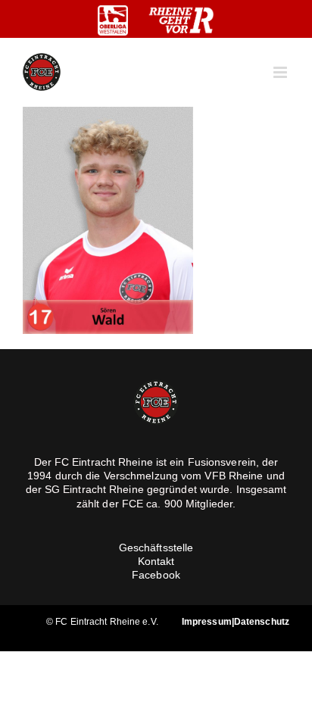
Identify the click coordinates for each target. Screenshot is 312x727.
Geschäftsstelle (156, 547)
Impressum (207, 621)
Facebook (156, 575)
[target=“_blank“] (113, 20)
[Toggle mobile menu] (281, 72)
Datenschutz (261, 621)
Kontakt (156, 561)
